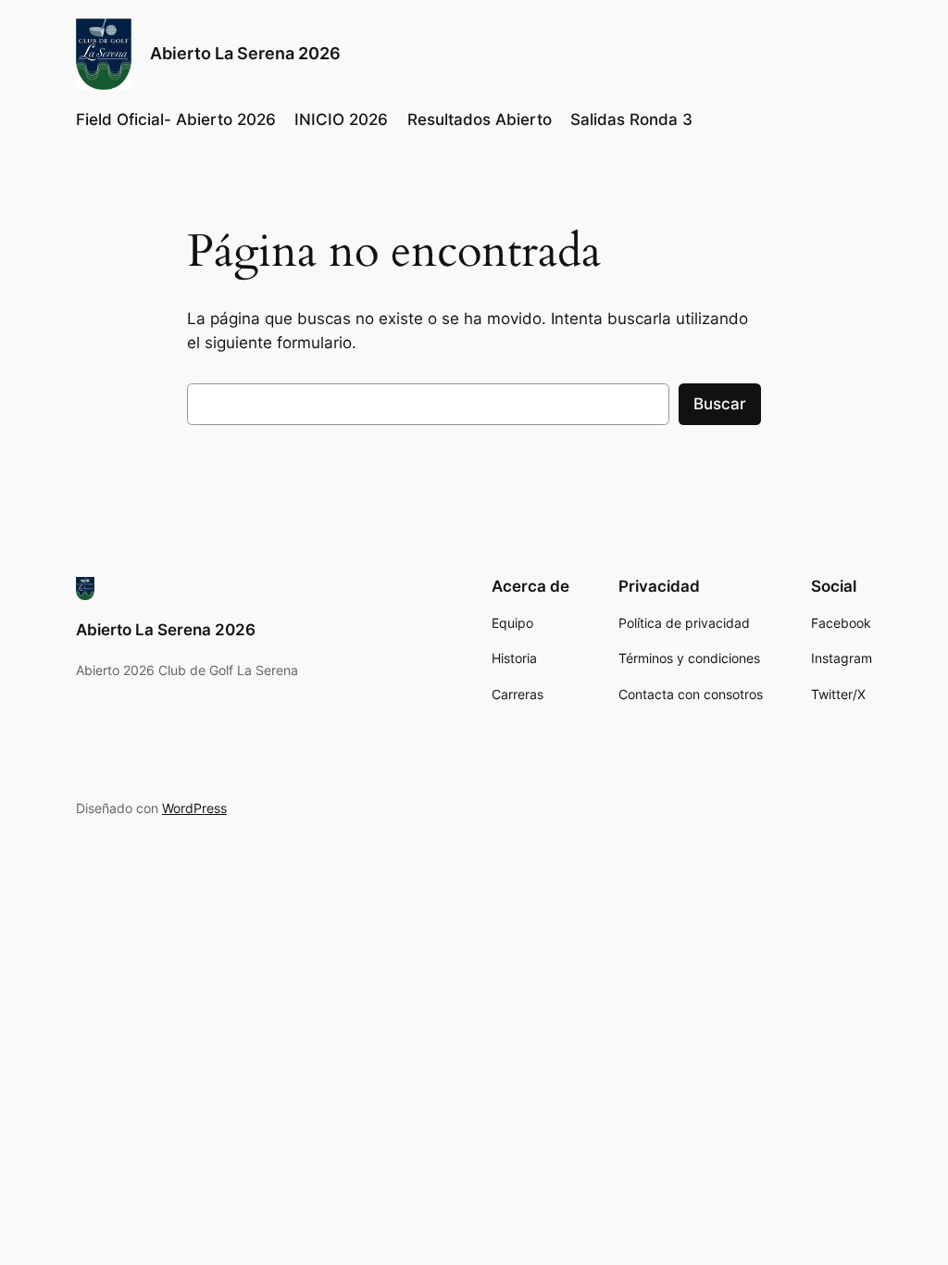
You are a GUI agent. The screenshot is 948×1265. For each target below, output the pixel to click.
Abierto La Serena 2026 (245, 53)
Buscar (719, 404)
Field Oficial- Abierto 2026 (176, 119)
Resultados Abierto (479, 119)
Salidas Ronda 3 (631, 119)
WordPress (194, 808)
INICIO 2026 (341, 119)
